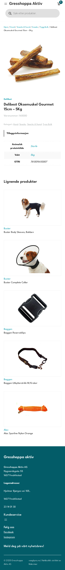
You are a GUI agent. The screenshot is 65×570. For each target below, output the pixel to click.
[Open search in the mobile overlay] (32, 13)
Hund (12, 27)
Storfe (34, 146)
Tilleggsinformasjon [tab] (18, 133)
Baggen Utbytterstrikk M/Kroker (20, 383)
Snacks (35, 27)
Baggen (8, 329)
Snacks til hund (23, 27)
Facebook (9, 532)
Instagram (9, 537)
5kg (33, 155)
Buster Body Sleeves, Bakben (19, 232)
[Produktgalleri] (32, 65)
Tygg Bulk (44, 27)
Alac (6, 430)
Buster (7, 228)
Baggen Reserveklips (15, 333)
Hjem (6, 27)
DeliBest (8, 99)
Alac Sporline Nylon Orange (18, 433)
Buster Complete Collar (16, 282)
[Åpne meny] (6, 4)
